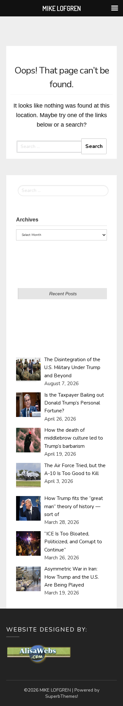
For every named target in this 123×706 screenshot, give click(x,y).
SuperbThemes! (61, 696)
